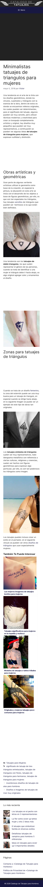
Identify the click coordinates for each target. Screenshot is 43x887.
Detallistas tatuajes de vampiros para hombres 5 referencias (23, 836)
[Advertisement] (21, 35)
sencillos (18, 202)
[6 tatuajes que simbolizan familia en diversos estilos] (6, 828)
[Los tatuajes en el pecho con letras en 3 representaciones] (6, 814)
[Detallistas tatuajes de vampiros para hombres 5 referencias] (6, 836)
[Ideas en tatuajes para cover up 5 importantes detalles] (6, 845)
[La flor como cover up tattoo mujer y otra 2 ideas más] (6, 821)
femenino (34, 390)
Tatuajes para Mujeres (16, 763)
